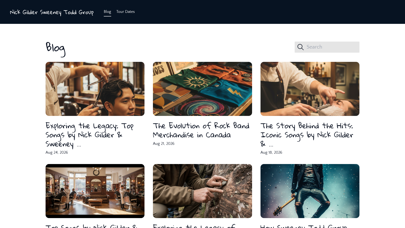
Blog (107, 12)
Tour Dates (125, 12)
